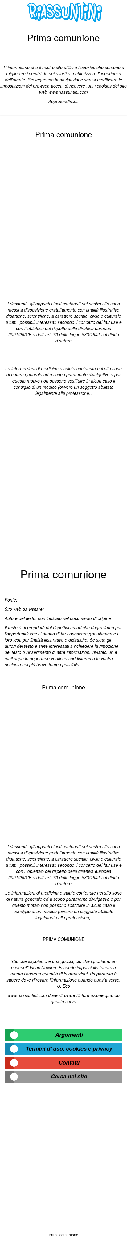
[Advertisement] (63, 218)
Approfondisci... (63, 101)
